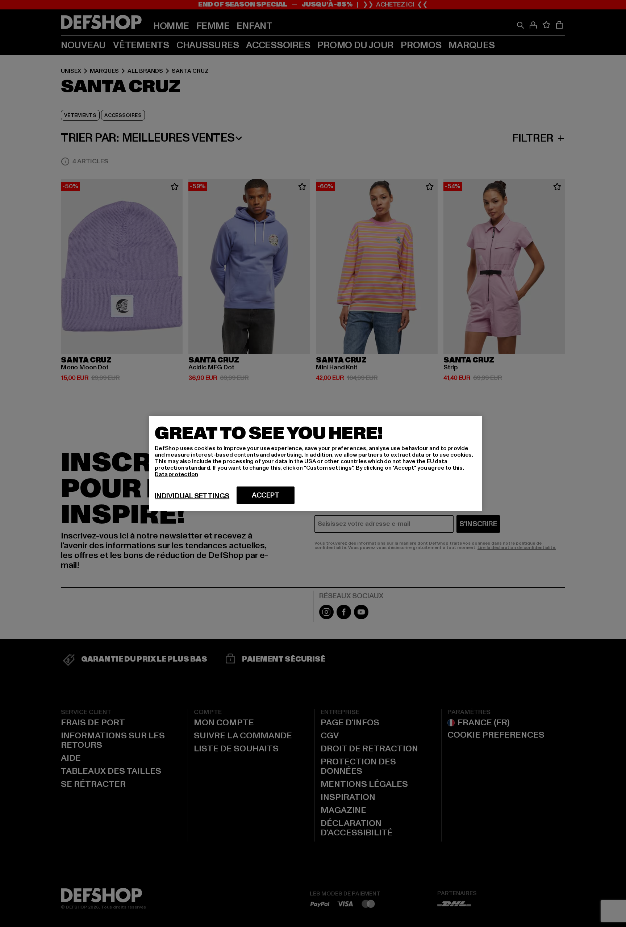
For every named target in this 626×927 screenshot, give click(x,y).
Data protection (176, 474)
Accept (266, 495)
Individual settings (192, 496)
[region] (315, 463)
